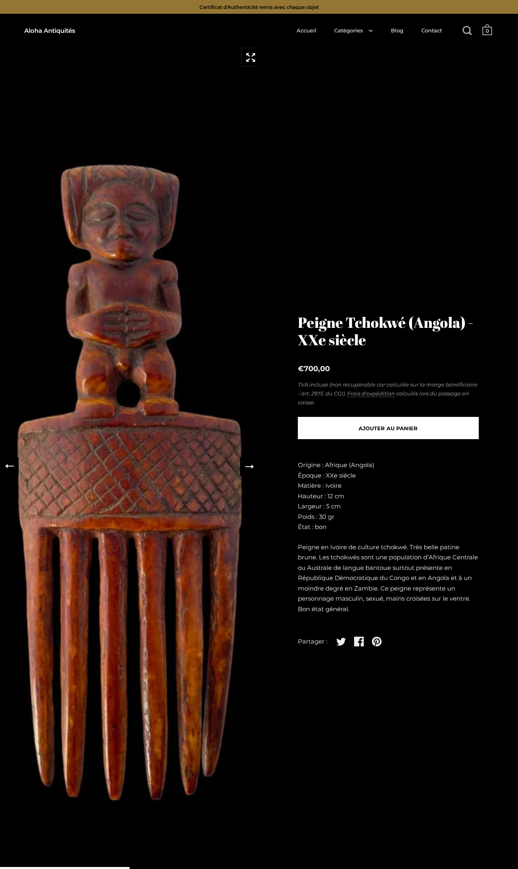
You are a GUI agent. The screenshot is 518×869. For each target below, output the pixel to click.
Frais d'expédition (371, 393)
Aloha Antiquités (49, 30)
